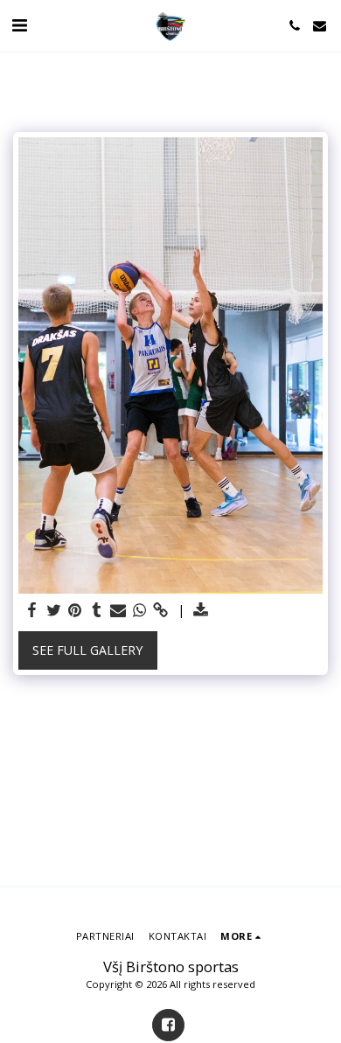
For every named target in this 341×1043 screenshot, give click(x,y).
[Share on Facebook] (32, 610)
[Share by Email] (118, 610)
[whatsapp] (140, 610)
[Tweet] (54, 610)
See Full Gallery (87, 650)
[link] (161, 610)
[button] (19, 25)
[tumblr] (97, 610)
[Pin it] (75, 610)
